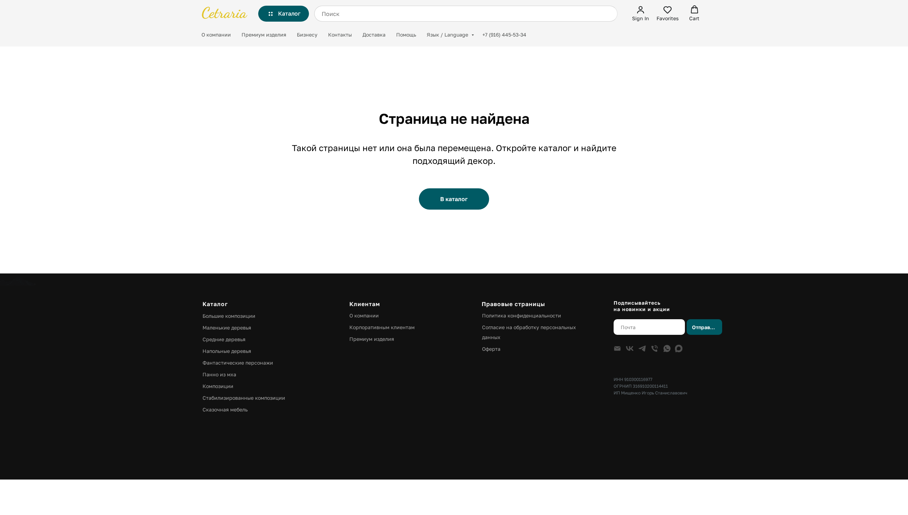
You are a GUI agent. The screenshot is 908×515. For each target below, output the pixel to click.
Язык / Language (448, 35)
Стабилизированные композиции (244, 398)
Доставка (374, 35)
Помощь (406, 35)
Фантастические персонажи (238, 363)
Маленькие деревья (227, 328)
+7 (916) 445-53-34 (504, 35)
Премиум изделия (264, 35)
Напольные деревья (227, 351)
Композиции (218, 386)
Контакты (340, 35)
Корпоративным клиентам (382, 327)
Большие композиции (229, 316)
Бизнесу (307, 35)
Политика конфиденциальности (521, 315)
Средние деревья (224, 339)
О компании (216, 35)
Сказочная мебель (225, 409)
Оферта (491, 349)
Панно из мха (219, 374)
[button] (640, 13)
